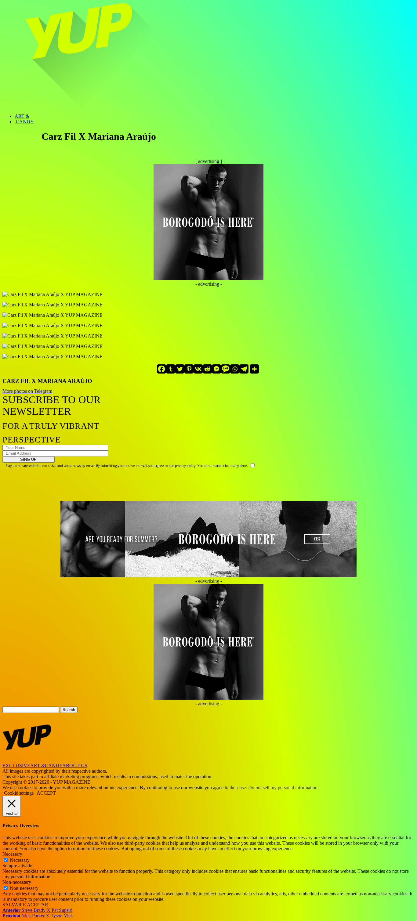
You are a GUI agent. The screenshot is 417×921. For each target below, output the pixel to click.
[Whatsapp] (234, 369)
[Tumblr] (170, 369)
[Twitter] (179, 369)
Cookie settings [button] (19, 793)
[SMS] (225, 369)
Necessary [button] (12, 854)
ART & (22, 116)
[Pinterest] (189, 369)
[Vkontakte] (198, 369)
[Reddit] (207, 369)
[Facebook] (161, 369)
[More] (254, 369)
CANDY (24, 121)
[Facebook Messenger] (216, 369)
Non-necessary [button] (16, 882)
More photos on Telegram (27, 391)
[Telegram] (243, 369)
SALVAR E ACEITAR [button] (25, 904)
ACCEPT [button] (46, 793)
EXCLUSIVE (16, 765)
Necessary (20, 860)
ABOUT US (74, 765)
